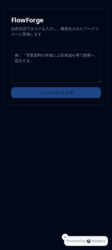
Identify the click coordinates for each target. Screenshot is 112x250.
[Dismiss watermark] (65, 237)
